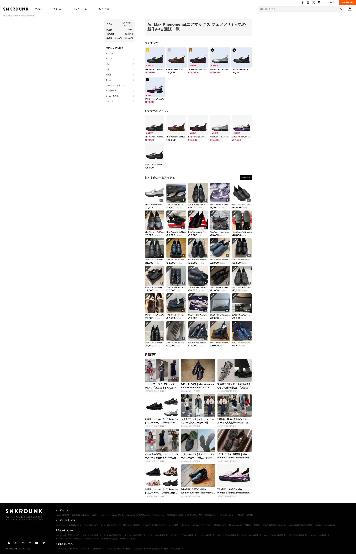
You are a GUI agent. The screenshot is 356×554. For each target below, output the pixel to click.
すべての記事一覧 (177, 549)
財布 (107, 69)
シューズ (109, 101)
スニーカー (58, 9)
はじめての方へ (61, 525)
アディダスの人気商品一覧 (297, 535)
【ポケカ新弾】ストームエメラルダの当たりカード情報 (111, 549)
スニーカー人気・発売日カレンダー (68, 535)
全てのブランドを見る (127, 539)
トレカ (108, 80)
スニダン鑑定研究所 (62, 515)
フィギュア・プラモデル (116, 85)
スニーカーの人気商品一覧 (92, 535)
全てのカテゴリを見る (109, 539)
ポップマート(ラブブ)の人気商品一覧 (68, 539)
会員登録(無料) (347, 2)
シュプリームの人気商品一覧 (251, 535)
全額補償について (220, 525)
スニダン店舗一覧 (117, 515)
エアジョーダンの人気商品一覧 (228, 535)
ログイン (331, 2)
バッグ (108, 64)
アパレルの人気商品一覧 (112, 535)
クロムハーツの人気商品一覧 (319, 535)
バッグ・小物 (103, 9)
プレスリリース (158, 515)
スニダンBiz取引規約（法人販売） (301, 525)
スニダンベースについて (100, 515)
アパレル (39, 9)
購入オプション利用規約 (131, 525)
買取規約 (257, 525)
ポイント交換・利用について (111, 525)
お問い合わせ (185, 525)
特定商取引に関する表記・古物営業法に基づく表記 (184, 515)
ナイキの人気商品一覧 (207, 535)
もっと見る (245, 177)
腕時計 (108, 75)
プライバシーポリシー (227, 515)
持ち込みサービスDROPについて (154, 525)
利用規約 (248, 525)
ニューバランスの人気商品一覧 (275, 535)
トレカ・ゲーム (80, 9)
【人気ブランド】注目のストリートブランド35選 (72, 549)
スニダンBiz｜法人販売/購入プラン (138, 515)
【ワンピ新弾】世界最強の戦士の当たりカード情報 (150, 549)
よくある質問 (173, 525)
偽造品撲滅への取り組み (80, 515)
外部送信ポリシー (211, 515)
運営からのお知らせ (235, 525)
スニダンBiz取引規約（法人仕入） (274, 525)
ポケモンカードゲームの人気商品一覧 (183, 535)
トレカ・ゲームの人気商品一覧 (134, 535)
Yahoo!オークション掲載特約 (325, 525)
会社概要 (241, 515)
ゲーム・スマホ (112, 96)
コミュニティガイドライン (201, 525)
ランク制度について (91, 525)
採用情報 (250, 515)
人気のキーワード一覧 (91, 539)
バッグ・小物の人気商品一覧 (158, 535)
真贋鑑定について (75, 525)
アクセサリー (111, 91)
